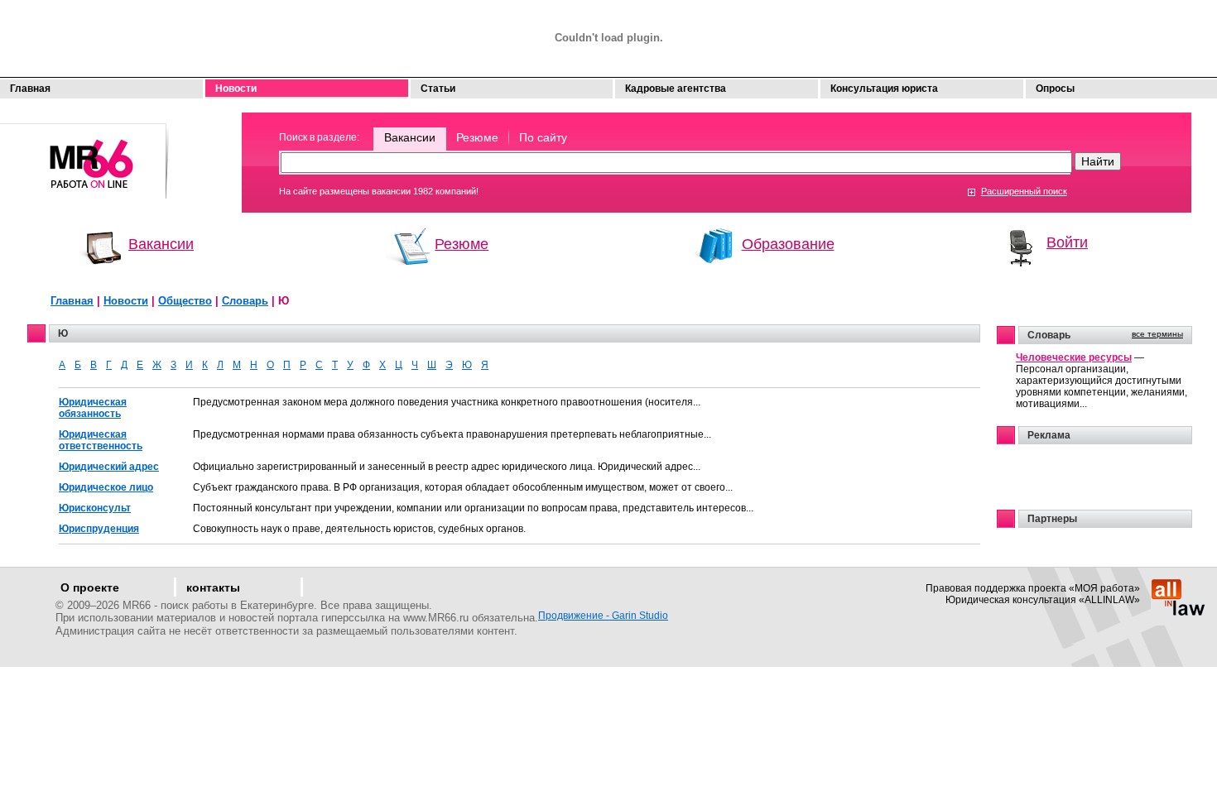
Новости (236, 88)
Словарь (245, 301)
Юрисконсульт (95, 508)
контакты (213, 587)
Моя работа (85, 153)
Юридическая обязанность (93, 407)
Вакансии (409, 137)
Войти (1067, 242)
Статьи (438, 88)
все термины (1157, 333)
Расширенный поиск (1024, 191)
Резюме (477, 137)
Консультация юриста (884, 88)
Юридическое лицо (106, 487)
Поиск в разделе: (319, 137)
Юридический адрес (109, 466)
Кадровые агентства (675, 88)
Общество (185, 301)
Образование (788, 244)
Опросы (1055, 88)
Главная (30, 88)
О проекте (89, 587)
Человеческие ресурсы (1074, 357)
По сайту (543, 137)
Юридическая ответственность (100, 440)
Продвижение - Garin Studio (603, 615)
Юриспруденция (99, 529)
